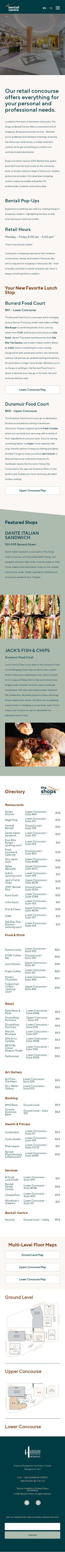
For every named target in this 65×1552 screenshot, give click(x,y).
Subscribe (32, 1535)
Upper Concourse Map (32, 490)
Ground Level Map (32, 1254)
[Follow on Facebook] (38, 1502)
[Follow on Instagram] (26, 1502)
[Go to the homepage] (12, 6)
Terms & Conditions (25, 1488)
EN (44, 8)
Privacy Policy (41, 1488)
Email (8, 1520)
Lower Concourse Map (32, 389)
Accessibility (32, 1490)
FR (51, 8)
